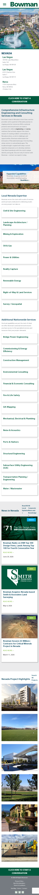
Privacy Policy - (19, 881)
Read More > (25, 180)
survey (28, 129)
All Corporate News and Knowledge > (32, 510)
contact (24, 888)
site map (13, 888)
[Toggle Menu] (4, 4)
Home (19, 888)
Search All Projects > (35, 679)
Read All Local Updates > (25, 509)
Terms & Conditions (19, 885)
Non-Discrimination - (20, 883)
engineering (19, 129)
